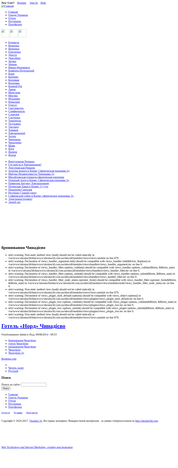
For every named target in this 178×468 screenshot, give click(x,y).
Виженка (13, 45)
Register (21, 2)
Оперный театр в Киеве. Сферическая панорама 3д (38, 180)
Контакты (32, 412)
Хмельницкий (16, 133)
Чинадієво (14, 349)
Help (43, 2)
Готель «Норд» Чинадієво (33, 326)
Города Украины (18, 15)
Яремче (12, 151)
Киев (11, 73)
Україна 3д (35, 420)
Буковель (13, 42)
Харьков (13, 130)
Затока (12, 61)
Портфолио (15, 24)
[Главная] (7, 6)
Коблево (13, 76)
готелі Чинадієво (18, 343)
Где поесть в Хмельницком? (25, 164)
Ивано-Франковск (19, 67)
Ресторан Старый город (22, 192)
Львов (12, 89)
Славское (13, 114)
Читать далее (16, 367)
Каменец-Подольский (21, 70)
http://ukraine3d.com (146, 420)
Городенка (14, 51)
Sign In (34, 2)
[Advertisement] (17, 224)
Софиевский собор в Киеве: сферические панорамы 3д (41, 195)
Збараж (12, 64)
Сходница (14, 117)
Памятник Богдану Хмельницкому (28, 183)
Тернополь (14, 120)
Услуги (5, 412)
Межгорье (14, 92)
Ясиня (12, 155)
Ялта (11, 148)
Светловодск (16, 108)
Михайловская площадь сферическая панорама (36, 177)
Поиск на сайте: (11, 384)
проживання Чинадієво (22, 346)
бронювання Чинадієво (22, 340)
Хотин (12, 136)
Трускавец (14, 123)
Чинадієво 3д (16, 352)
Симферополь (16, 111)
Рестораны (14, 21)
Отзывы (18, 412)
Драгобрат (14, 58)
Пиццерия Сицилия (20, 189)
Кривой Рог (15, 86)
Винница (13, 48)
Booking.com (8, 358)
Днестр (12, 55)
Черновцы (14, 139)
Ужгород (13, 126)
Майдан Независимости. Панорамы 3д (31, 174)
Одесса (12, 105)
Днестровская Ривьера (21, 167)
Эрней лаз (14, 202)
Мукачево (14, 98)
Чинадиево (14, 142)
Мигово (13, 95)
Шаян (11, 145)
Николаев (14, 101)
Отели (12, 18)
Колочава (13, 83)
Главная (13, 11)
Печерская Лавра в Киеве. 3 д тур (28, 186)
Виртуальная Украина (21, 161)
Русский (13, 371)
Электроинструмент (20, 199)
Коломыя (13, 80)
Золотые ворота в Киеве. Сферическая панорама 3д (38, 170)
